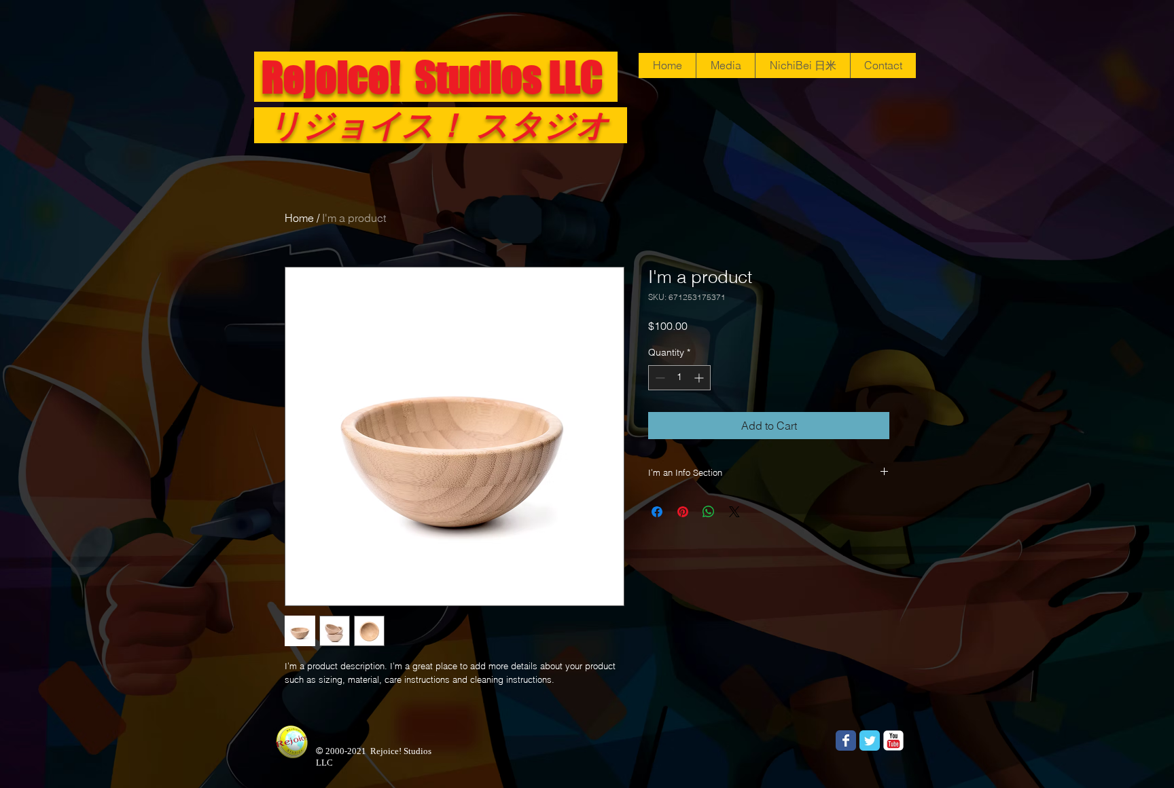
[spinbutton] (679, 378)
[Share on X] (734, 512)
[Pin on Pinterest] (683, 512)
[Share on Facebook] (657, 512)
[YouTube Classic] (893, 740)
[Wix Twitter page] (869, 740)
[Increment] (700, 378)
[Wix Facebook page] (846, 740)
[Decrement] (658, 378)
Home (299, 218)
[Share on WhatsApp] (708, 512)
